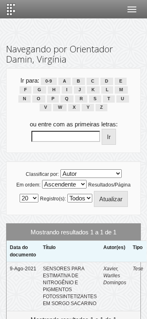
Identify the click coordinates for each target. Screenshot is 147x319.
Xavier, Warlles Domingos (114, 275)
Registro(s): (53, 199)
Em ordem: (28, 185)
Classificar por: (42, 174)
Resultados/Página (109, 185)
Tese (138, 269)
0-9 (48, 81)
